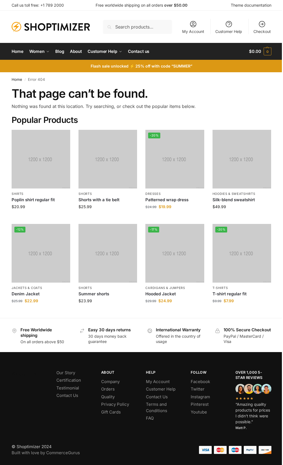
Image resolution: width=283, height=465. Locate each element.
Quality (108, 396)
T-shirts (220, 288)
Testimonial (67, 388)
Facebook (200, 381)
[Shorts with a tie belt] (107, 159)
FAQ (150, 418)
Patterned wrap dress (166, 199)
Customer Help (228, 31)
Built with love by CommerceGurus (46, 452)
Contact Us (67, 395)
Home (17, 79)
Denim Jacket (26, 293)
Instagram (200, 396)
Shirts (17, 194)
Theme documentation (251, 5)
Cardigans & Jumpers (165, 288)
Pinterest (200, 404)
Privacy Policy (115, 404)
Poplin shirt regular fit (33, 199)
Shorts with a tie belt (98, 199)
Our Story (65, 372)
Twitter (198, 389)
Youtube (199, 412)
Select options (241, 218)
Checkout (262, 31)
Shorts (85, 194)
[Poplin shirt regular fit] (41, 159)
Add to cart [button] (41, 218)
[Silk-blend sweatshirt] (242, 159)
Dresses (153, 194)
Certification (68, 380)
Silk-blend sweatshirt (234, 199)
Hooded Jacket (160, 293)
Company (110, 381)
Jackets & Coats (27, 288)
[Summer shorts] (107, 253)
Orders (108, 389)
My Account (193, 31)
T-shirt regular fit (230, 293)
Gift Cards (111, 412)
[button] (260, 51)
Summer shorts (93, 293)
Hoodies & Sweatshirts (234, 194)
